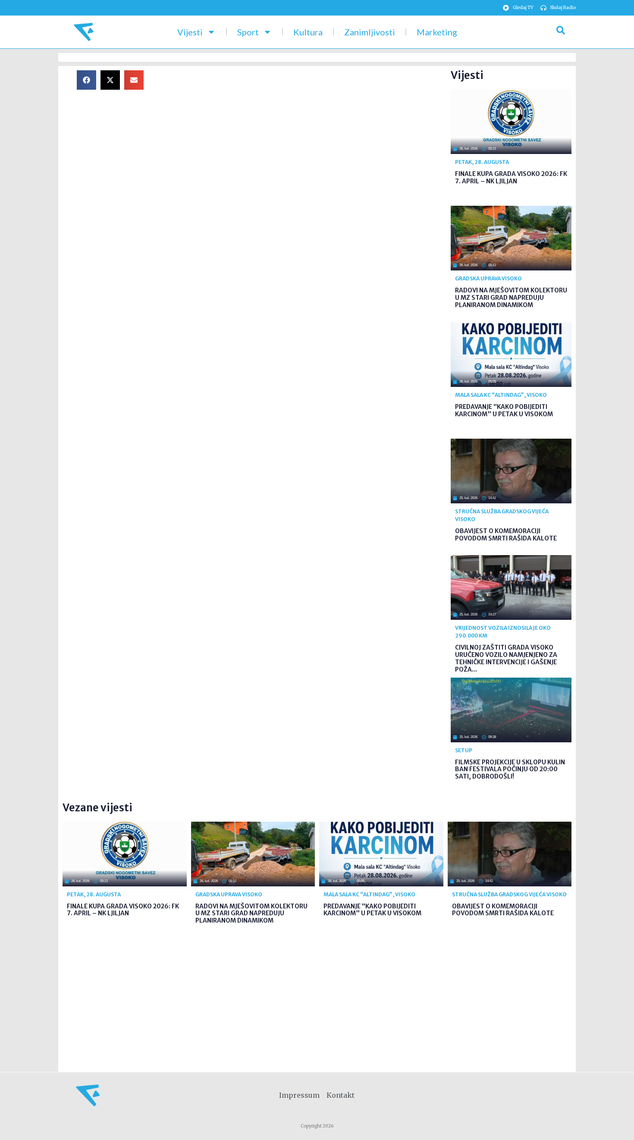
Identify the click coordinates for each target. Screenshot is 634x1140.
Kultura (308, 32)
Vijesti (190, 32)
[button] (86, 80)
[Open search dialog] (560, 32)
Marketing (437, 32)
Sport (248, 32)
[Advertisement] (304, 130)
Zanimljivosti (369, 32)
